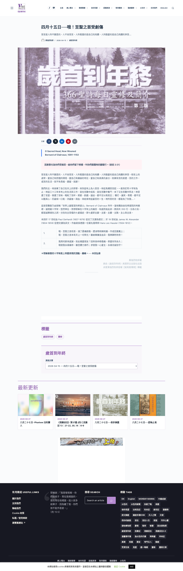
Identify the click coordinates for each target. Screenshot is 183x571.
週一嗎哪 (144, 547)
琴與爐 (152, 536)
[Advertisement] (91, 294)
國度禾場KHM (139, 515)
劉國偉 (166, 509)
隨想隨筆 (82, 8)
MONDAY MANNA (146, 499)
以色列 (142, 8)
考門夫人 (148, 542)
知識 (131, 542)
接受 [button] (132, 567)
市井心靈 (165, 520)
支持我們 (154, 8)
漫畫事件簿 (126, 536)
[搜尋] (173, 8)
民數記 (137, 531)
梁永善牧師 (162, 526)
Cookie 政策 (18, 513)
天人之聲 (152, 515)
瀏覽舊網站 (18, 522)
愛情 (137, 526)
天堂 (162, 515)
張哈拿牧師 (126, 526)
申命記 (162, 536)
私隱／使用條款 (19, 518)
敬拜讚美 (119, 8)
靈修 (60, 336)
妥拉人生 (146, 520)
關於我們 (16, 498)
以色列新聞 (135, 504)
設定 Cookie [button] (119, 566)
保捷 (157, 504)
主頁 (61, 8)
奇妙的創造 (126, 520)
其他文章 (49, 360)
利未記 (147, 509)
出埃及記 (136, 509)
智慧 (152, 526)
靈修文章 (163, 547)
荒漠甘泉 (125, 547)
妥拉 (137, 520)
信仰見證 (94, 8)
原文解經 (125, 515)
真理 (123, 542)
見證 (135, 547)
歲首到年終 (73, 40)
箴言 (138, 542)
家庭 (155, 520)
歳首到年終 (48, 336)
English (131, 499)
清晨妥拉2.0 (160, 531)
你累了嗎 (148, 504)
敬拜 (144, 526)
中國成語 (162, 499)
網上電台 (70, 8)
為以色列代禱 (140, 536)
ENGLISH (163, 8)
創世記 (156, 509)
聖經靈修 (131, 8)
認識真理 (106, 8)
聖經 (157, 542)
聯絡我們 (16, 508)
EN (123, 499)
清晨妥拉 (148, 531)
